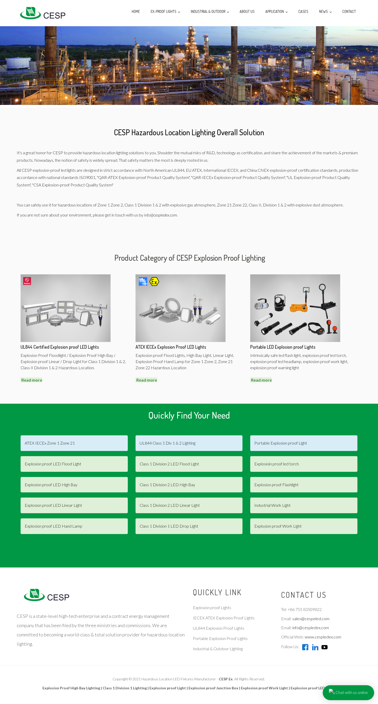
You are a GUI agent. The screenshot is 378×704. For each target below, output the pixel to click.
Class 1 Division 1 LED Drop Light (169, 526)
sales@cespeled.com (310, 618)
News (324, 11)
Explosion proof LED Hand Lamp (53, 526)
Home (136, 11)
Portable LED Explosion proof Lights (283, 347)
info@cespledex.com (160, 214)
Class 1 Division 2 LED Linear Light (170, 505)
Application (275, 11)
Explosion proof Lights (212, 607)
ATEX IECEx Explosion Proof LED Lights (171, 347)
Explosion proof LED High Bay (51, 484)
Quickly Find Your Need (189, 415)
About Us (247, 11)
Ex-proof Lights (164, 11)
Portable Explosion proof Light (280, 442)
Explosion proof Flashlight (276, 484)
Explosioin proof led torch (276, 463)
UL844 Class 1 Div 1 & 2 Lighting (167, 442)
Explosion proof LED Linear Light (53, 505)
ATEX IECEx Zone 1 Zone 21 (50, 442)
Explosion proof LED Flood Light (53, 463)
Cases (303, 11)
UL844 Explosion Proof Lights (218, 628)
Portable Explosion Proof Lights (220, 638)
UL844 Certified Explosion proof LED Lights (60, 347)
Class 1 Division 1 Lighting (125, 688)
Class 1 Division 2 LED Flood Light (169, 463)
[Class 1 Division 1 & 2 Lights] (66, 307)
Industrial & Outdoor (208, 11)
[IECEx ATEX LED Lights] (181, 307)
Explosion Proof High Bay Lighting (71, 688)
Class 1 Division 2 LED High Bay (167, 484)
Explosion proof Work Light (278, 526)
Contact (349, 11)
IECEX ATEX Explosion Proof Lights (224, 617)
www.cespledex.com (323, 636)
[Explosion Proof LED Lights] (41, 13)
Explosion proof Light (167, 688)
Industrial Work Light (272, 505)
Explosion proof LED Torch (313, 688)
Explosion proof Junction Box (213, 688)
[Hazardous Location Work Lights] (295, 307)
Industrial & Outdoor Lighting (218, 648)
